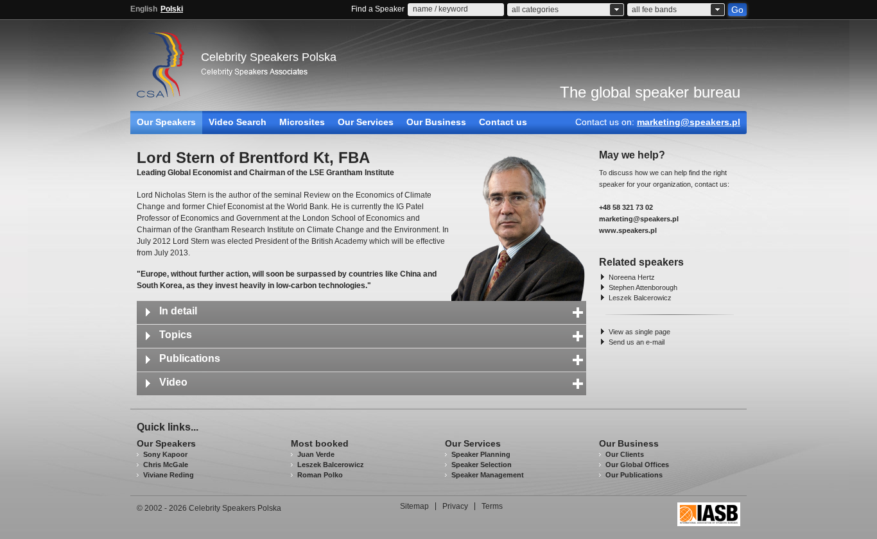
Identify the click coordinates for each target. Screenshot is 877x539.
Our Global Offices (637, 464)
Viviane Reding (168, 475)
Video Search (237, 122)
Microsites (302, 122)
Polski (172, 8)
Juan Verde (315, 454)
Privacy (455, 506)
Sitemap (414, 506)
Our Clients (624, 454)
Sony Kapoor (165, 454)
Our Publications (634, 475)
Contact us (503, 122)
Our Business (436, 122)
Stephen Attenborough (643, 287)
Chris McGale (165, 464)
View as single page (639, 332)
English (143, 8)
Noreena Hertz (632, 277)
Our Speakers (166, 122)
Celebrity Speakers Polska (268, 57)
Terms (492, 506)
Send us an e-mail (636, 342)
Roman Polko (320, 475)
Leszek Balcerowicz (640, 298)
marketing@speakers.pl (688, 122)
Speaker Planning (480, 454)
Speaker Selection (481, 464)
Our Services (366, 122)
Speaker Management (487, 475)
